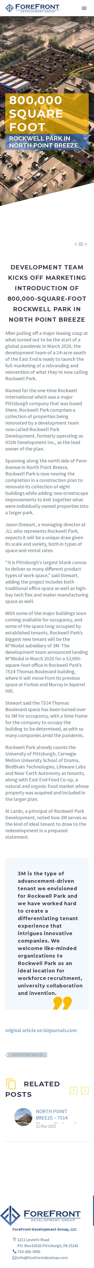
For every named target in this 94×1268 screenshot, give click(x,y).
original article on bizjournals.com (41, 1030)
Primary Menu (84, 8)
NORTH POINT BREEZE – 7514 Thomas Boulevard (56, 1117)
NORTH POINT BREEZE (27, 1055)
